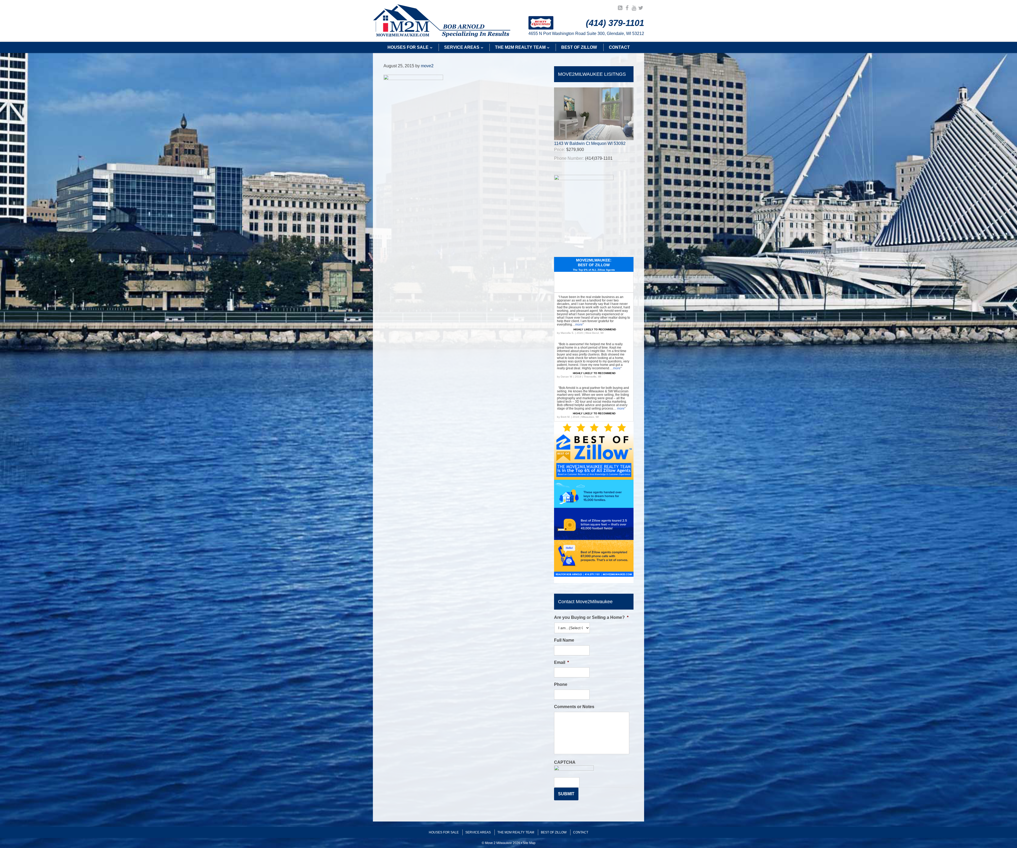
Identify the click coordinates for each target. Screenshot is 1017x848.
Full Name (564, 640)
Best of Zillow (554, 832)
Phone (560, 684)
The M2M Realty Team (515, 832)
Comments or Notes (574, 706)
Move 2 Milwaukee (442, 21)
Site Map (529, 843)
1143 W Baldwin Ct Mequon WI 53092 (590, 143)
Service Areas (478, 832)
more (579, 324)
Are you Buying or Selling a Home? (591, 617)
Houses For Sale (444, 832)
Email (561, 662)
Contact (580, 832)
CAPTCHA (565, 762)
